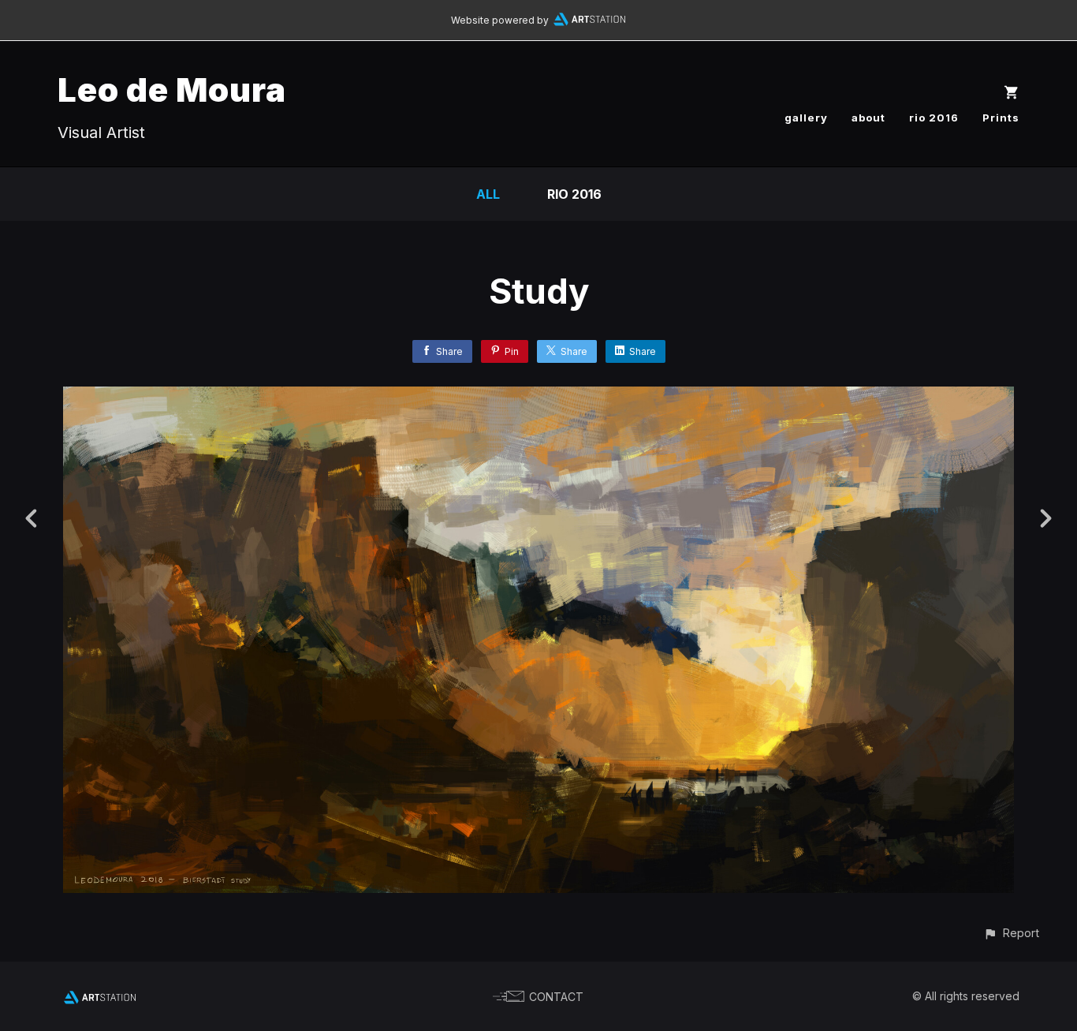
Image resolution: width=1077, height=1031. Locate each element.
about (868, 117)
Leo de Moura (172, 89)
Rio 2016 (574, 194)
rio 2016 (934, 117)
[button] (1011, 933)
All (488, 194)
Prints (1000, 117)
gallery (806, 117)
